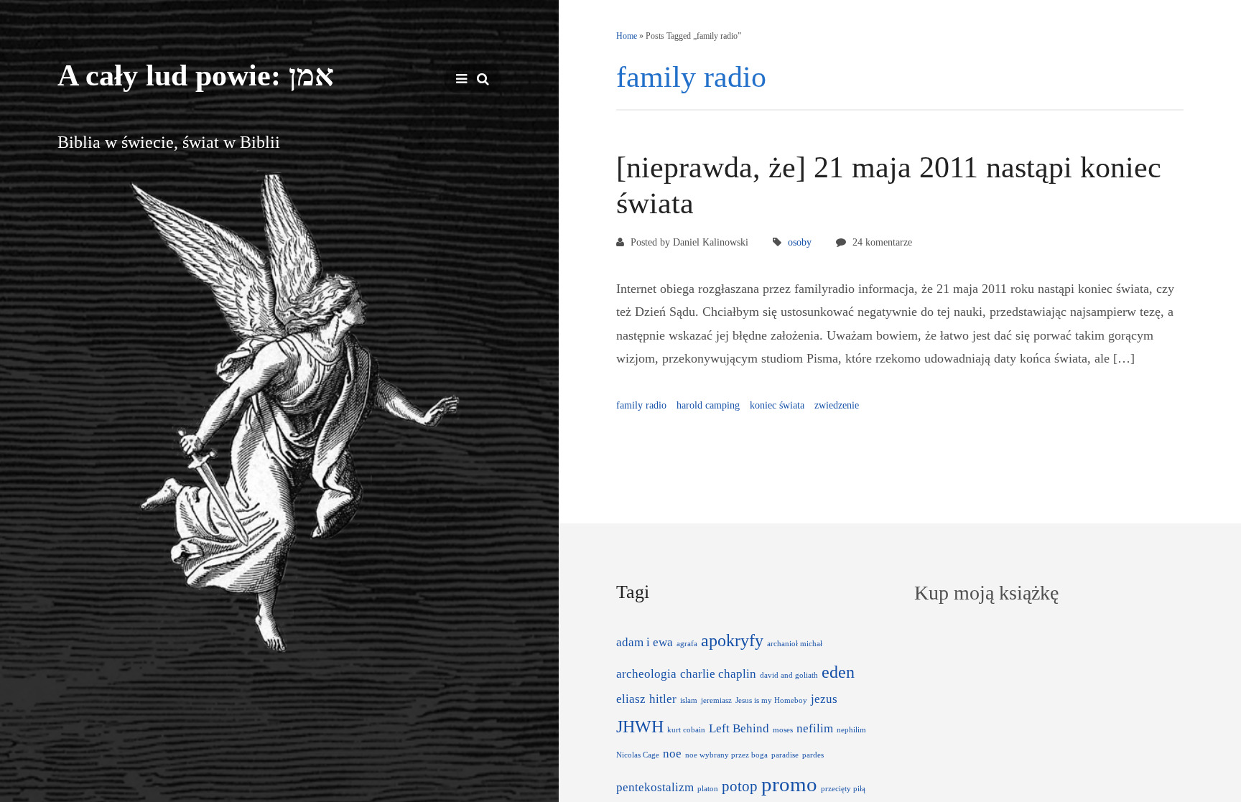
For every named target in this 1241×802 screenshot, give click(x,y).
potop (740, 786)
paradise (785, 755)
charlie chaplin (718, 674)
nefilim (814, 728)
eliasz (631, 699)
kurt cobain (686, 730)
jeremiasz (716, 700)
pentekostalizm (655, 787)
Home (626, 36)
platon (707, 789)
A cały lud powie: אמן (195, 75)
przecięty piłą (843, 789)
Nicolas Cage (637, 755)
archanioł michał (794, 644)
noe (672, 753)
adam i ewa (644, 642)
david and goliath (789, 675)
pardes (813, 755)
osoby (800, 242)
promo (789, 784)
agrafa (687, 644)
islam (688, 700)
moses (783, 730)
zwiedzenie (836, 405)
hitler (663, 699)
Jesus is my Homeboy (771, 700)
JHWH (640, 726)
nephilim (851, 730)
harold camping (708, 405)
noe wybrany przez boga (726, 755)
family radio (641, 405)
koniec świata (777, 405)
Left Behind (739, 728)
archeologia (646, 674)
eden (838, 671)
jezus (824, 699)
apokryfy (732, 640)
